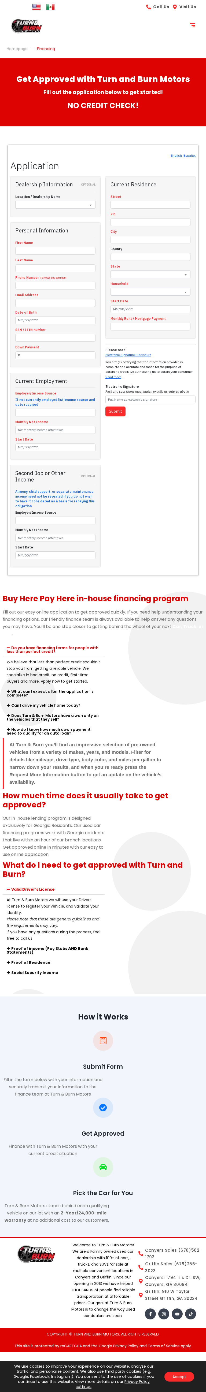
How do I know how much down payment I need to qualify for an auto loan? (50, 731)
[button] (54, 650)
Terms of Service (164, 1346)
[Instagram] (163, 1313)
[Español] (50, 6)
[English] (36, 6)
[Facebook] (150, 1313)
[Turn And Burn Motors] (26, 26)
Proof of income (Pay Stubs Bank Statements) (47, 950)
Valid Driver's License (33, 889)
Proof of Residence (30, 962)
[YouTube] (177, 1313)
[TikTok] (190, 1313)
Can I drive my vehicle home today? (45, 705)
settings (83, 1386)
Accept (179, 1376)
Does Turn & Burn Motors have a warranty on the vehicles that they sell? (53, 717)
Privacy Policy (126, 1346)
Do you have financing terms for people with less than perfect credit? (52, 649)
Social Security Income (34, 972)
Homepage (17, 48)
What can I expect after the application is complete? (50, 693)
